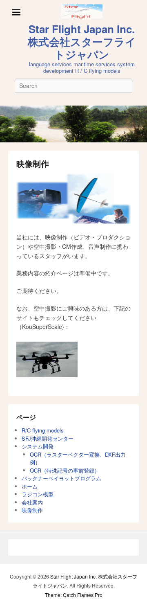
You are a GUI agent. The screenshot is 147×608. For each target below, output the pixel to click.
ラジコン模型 (37, 494)
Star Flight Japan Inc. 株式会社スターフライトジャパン (82, 41)
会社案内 (32, 502)
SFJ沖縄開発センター (48, 438)
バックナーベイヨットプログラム (61, 478)
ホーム (30, 486)
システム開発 (37, 446)
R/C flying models (43, 430)
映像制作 (32, 163)
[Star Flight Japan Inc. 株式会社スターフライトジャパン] (73, 124)
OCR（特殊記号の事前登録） (65, 470)
